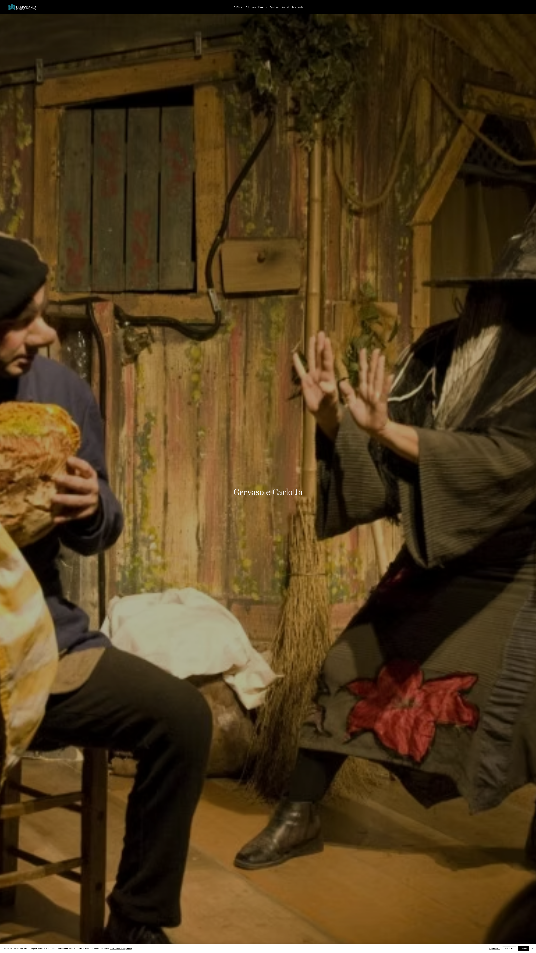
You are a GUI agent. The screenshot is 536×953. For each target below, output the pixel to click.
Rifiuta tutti (509, 948)
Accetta (523, 948)
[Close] (532, 948)
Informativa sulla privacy (121, 948)
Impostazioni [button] (494, 948)
